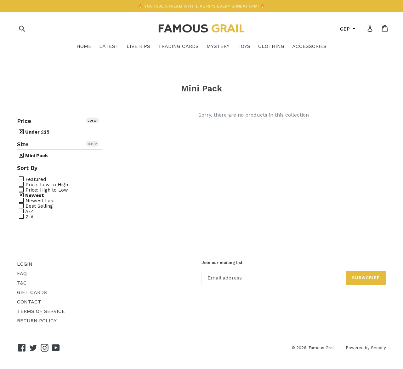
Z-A (29, 216)
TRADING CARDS (178, 46)
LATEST (109, 46)
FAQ (22, 273)
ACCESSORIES (309, 46)
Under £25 (36, 132)
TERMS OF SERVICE (41, 311)
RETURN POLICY (37, 321)
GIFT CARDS (32, 292)
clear (92, 120)
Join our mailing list (222, 262)
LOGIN (24, 264)
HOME (84, 46)
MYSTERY (218, 46)
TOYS (243, 46)
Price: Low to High (46, 184)
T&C (22, 283)
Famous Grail (322, 347)
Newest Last (39, 200)
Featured (35, 179)
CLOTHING (271, 46)
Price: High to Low (46, 190)
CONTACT (29, 302)
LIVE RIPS (138, 46)
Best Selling (38, 206)
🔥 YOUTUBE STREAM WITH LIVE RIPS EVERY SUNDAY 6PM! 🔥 (201, 6)
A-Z (28, 211)
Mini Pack (36, 155)
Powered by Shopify (366, 347)
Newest (34, 195)
